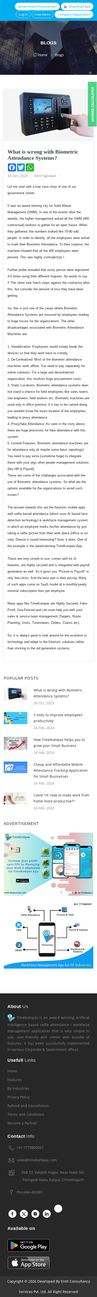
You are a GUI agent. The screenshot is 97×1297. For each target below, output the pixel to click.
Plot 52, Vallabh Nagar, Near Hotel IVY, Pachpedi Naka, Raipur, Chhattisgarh (53, 1176)
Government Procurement (37, 6)
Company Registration (74, 14)
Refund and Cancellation (28, 1105)
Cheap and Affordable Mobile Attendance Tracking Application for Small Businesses (61, 770)
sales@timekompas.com (37, 1160)
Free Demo (43, 14)
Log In (23, 14)
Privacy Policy (18, 1097)
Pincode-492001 (30, 1192)
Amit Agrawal (45, 175)
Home (42, 55)
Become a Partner (22, 1123)
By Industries (18, 1088)
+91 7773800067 (30, 1147)
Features (14, 1079)
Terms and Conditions (25, 1114)
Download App (79, 6)
